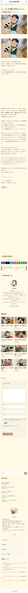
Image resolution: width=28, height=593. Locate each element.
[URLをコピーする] (25, 263)
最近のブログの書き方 (7, 492)
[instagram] (17, 306)
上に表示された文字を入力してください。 (11, 425)
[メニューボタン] (1, 1)
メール (4, 409)
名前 (4, 404)
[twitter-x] (15, 306)
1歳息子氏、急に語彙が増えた (8, 496)
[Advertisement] (14, 93)
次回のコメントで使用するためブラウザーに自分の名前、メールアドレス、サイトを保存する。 (14, 420)
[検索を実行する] (25, 473)
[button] (3, 263)
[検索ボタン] (26, 1)
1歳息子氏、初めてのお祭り (8, 488)
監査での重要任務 (6, 483)
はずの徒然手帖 (14, 1)
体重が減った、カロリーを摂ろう (9, 501)
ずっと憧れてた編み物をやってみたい (10, 580)
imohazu (14, 288)
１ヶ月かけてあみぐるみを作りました (10, 572)
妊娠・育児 (5, 256)
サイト (4, 414)
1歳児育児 (10, 256)
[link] (10, 306)
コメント (5, 387)
